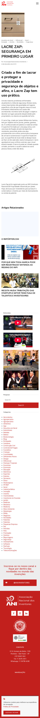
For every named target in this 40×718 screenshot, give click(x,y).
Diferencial (19, 40)
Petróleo (6, 529)
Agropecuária (8, 419)
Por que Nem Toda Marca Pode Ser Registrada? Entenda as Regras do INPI (18, 265)
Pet (4, 526)
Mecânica (6, 505)
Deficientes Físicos (10, 456)
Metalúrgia (7, 511)
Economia (6, 465)
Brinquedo (7, 441)
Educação (6, 469)
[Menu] (37, 3)
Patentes (6, 520)
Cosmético (7, 450)
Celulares (6, 443)
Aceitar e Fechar (11, 713)
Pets (5, 531)
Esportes (6, 474)
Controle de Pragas (10, 448)
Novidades (20, 42)
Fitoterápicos (8, 483)
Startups (6, 546)
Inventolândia (8, 496)
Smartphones (8, 542)
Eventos (6, 476)
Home (20, 676)
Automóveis (7, 430)
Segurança (29, 42)
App (4, 426)
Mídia (20, 689)
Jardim (5, 500)
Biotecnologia (8, 437)
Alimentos (7, 424)
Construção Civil (9, 445)
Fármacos (6, 478)
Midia (5, 513)
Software (6, 544)
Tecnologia (7, 548)
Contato (20, 694)
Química (6, 535)
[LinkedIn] (26, 613)
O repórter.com (10, 239)
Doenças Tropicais (10, 463)
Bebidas (6, 432)
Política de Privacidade (11, 707)
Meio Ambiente (8, 509)
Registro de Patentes (20, 684)
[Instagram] (20, 613)
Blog (5, 439)
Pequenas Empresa (10, 524)
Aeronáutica (7, 417)
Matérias (6, 502)
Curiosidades (8, 454)
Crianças (6, 452)
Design (6, 459)
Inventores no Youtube (11, 498)
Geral (27, 40)
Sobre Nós (20, 679)
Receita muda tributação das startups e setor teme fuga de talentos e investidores (18, 293)
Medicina (6, 507)
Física (5, 480)
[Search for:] (21, 400)
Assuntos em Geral (7, 40)
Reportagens (8, 537)
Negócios (6, 515)
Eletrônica (7, 472)
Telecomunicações (10, 550)
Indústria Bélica (9, 489)
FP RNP (6, 485)
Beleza (5, 435)
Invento (12, 42)
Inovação (4, 42)
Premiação (7, 533)
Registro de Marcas (20, 681)
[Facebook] (13, 613)
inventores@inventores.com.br (20, 666)
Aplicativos (20, 686)
